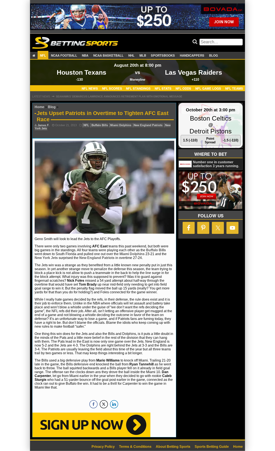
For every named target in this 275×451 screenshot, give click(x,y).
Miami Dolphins (120, 125)
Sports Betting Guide (212, 446)
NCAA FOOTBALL (64, 55)
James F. (43, 125)
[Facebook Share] (93, 404)
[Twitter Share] (104, 404)
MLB (142, 55)
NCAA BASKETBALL (108, 55)
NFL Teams (234, 88)
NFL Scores (112, 88)
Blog (213, 55)
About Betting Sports (173, 446)
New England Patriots (148, 125)
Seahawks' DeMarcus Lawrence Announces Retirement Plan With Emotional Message (119, 96)
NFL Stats (163, 88)
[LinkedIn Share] (114, 404)
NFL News (90, 88)
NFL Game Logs (208, 88)
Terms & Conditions (135, 446)
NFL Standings (138, 88)
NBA (85, 55)
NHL (131, 55)
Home (39, 107)
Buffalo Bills (100, 125)
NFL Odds (183, 88)
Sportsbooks (163, 55)
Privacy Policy (103, 446)
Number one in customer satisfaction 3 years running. (216, 164)
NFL (43, 55)
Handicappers (192, 55)
